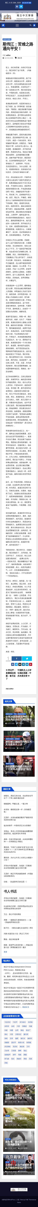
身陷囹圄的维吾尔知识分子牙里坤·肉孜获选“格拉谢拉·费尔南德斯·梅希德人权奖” (18, 770)
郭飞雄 (7, 1059)
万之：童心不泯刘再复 (12, 914)
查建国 (7, 1042)
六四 (18, 1026)
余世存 (7, 1026)
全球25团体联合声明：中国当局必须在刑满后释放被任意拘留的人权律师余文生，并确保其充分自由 (19, 720)
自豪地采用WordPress (9, 1199)
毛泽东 (15, 1046)
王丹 (28, 1046)
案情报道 (17, 739)
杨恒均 (30, 1038)
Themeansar (32, 1199)
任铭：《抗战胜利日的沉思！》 (16, 882)
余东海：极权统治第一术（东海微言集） (18, 1143)
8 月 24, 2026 (11, 1148)
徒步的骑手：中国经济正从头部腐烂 (17, 825)
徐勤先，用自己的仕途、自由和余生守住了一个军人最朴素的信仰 (18, 1098)
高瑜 (6, 1063)
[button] (30, 25)
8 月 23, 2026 (11, 1171)
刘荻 (6, 1030)
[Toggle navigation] (17, 25)
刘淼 (30, 1026)
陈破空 (19, 1059)
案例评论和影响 (7, 39)
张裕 (6, 1038)
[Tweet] (27, 658)
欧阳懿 (29, 1042)
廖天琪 (26, 1034)
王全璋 (7, 1050)
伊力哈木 (23, 1022)
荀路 (19, 1055)
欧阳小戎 (21, 1042)
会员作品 (8, 1139)
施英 (16, 1038)
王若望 (13, 1050)
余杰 (12, 1026)
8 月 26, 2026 (11, 1102)
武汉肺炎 (7, 1046)
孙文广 (28, 1030)
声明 (15, 714)
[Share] (17, 658)
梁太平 (13, 1042)
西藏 (25, 1055)
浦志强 (20, 58)
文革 (11, 1038)
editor (8, 55)
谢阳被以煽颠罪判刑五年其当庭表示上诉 (18, 743)
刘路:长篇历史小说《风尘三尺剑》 (17, 934)
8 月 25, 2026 (11, 1125)
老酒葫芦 (7, 1055)
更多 (5, 952)
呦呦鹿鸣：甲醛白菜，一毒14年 (16, 804)
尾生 (6, 1034)
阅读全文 (25, 1007)
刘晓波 (24, 1026)
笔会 (25, 1050)
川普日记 (18, 1034)
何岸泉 (30, 1022)
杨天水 (23, 1038)
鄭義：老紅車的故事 (11, 939)
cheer (21, 723)
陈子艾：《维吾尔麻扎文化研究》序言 (18, 928)
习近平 (15, 1022)
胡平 (14, 1055)
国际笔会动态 (9, 714)
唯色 (22, 1030)
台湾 (16, 1030)
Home (19, 1202)
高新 (30, 1059)
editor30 (23, 1102)
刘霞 (11, 1030)
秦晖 (19, 1050)
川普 (11, 1034)
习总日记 (7, 1022)
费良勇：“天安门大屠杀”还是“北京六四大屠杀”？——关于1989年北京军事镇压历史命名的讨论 (19, 849)
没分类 (7, 1092)
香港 (25, 1059)
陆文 (12, 1059)
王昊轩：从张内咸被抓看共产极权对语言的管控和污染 (18, 1167)
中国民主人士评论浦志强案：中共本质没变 (24, 673)
